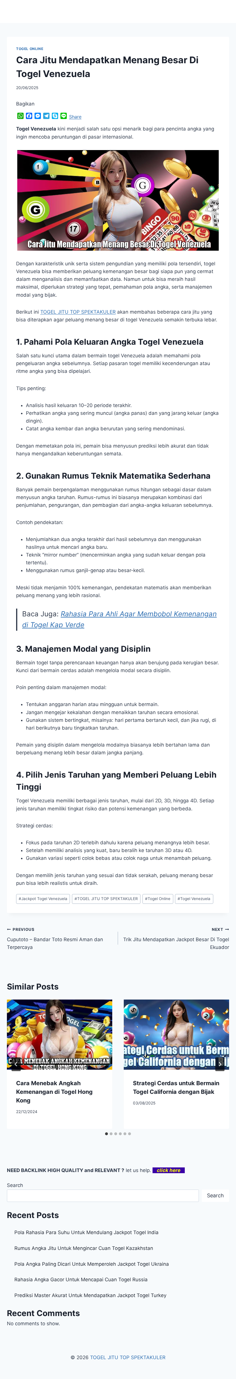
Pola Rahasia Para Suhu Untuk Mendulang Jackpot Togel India (86, 1232)
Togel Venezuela (194, 898)
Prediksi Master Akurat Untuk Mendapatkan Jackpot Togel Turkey (90, 1295)
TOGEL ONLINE (29, 49)
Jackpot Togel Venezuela (43, 898)
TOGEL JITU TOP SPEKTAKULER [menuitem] (78, 312)
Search (15, 1185)
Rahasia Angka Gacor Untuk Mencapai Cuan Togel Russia (81, 1279)
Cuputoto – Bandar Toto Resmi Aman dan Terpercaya (55, 938)
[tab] (106, 1133)
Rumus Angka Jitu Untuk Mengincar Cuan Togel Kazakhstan (83, 1248)
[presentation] (59, 1035)
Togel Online (157, 898)
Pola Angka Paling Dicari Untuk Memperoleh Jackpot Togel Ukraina (91, 1264)
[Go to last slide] (16, 1064)
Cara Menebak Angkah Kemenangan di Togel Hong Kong (54, 1092)
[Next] (219, 1064)
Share (75, 117)
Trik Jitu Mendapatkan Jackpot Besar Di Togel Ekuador (176, 938)
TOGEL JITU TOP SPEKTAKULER (106, 898)
